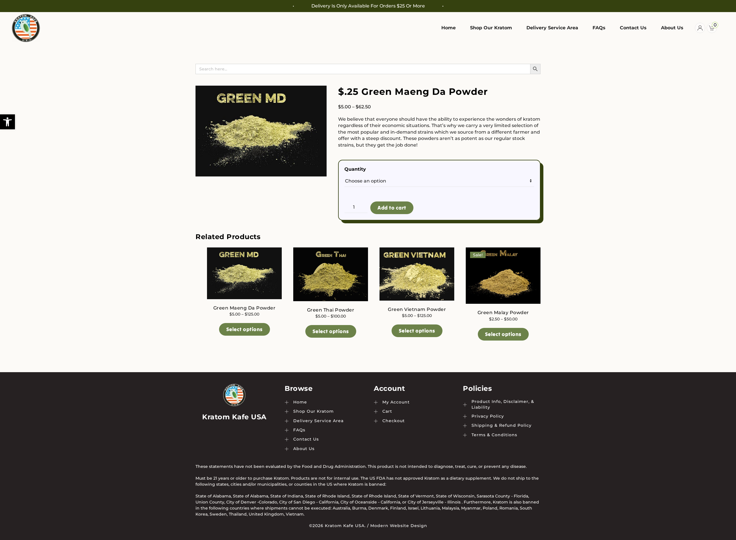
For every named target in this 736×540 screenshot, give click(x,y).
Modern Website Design (398, 525)
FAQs (599, 27)
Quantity (355, 169)
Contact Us (633, 27)
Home (448, 27)
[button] (7, 121)
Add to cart (391, 207)
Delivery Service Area (552, 27)
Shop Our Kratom (491, 27)
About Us (672, 27)
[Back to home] (26, 28)
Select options (244, 329)
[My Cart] (720, 27)
